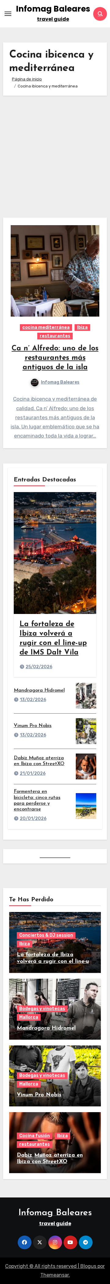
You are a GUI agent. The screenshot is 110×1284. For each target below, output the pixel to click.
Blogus (88, 1266)
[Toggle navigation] (8, 13)
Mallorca (28, 1017)
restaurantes (55, 336)
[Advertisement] (55, 156)
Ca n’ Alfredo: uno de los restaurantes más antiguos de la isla (55, 358)
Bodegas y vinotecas (42, 1008)
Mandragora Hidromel (39, 690)
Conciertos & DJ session (46, 935)
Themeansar (54, 1275)
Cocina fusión (34, 1135)
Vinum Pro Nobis (33, 725)
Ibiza (82, 327)
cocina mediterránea (46, 327)
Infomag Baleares (53, 8)
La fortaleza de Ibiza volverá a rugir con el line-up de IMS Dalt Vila (54, 961)
